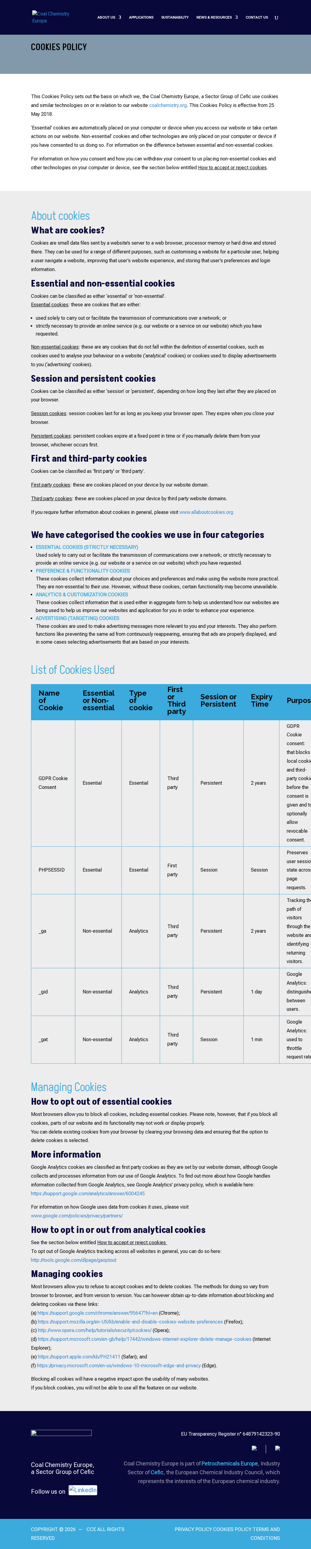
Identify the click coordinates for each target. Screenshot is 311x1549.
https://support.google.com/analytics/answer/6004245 (88, 1193)
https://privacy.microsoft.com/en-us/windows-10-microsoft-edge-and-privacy (119, 1365)
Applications (141, 17)
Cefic (157, 1472)
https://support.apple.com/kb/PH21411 (79, 1357)
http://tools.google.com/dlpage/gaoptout (73, 1260)
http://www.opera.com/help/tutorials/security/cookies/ (95, 1330)
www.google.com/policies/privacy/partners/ (77, 1216)
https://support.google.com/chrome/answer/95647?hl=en (98, 1313)
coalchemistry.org (168, 105)
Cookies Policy (233, 1529)
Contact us (257, 17)
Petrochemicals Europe (230, 1463)
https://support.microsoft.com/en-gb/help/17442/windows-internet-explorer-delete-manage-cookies (144, 1339)
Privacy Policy (193, 1529)
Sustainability (175, 17)
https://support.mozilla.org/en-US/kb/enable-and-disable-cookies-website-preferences (130, 1322)
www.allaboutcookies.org (206, 512)
